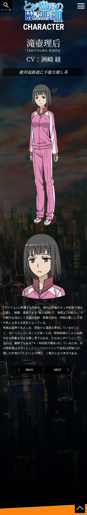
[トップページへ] (43, 20)
